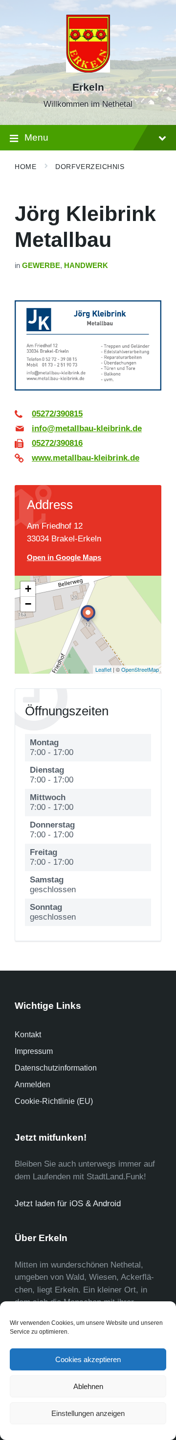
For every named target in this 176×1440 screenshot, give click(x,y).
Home (25, 167)
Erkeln (88, 87)
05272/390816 (57, 443)
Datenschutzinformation (56, 1068)
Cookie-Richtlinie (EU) (54, 1101)
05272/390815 (57, 413)
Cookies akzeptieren (88, 1359)
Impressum (34, 1051)
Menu (36, 137)
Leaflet (103, 669)
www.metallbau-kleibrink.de (85, 458)
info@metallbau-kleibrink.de (87, 428)
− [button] (28, 604)
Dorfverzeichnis (89, 167)
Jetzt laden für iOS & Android (68, 1203)
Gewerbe (41, 265)
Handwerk (86, 265)
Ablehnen (88, 1386)
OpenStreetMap (140, 669)
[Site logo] (88, 69)
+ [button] (28, 589)
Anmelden (32, 1084)
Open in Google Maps (64, 557)
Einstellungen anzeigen (88, 1413)
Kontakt (28, 1034)
